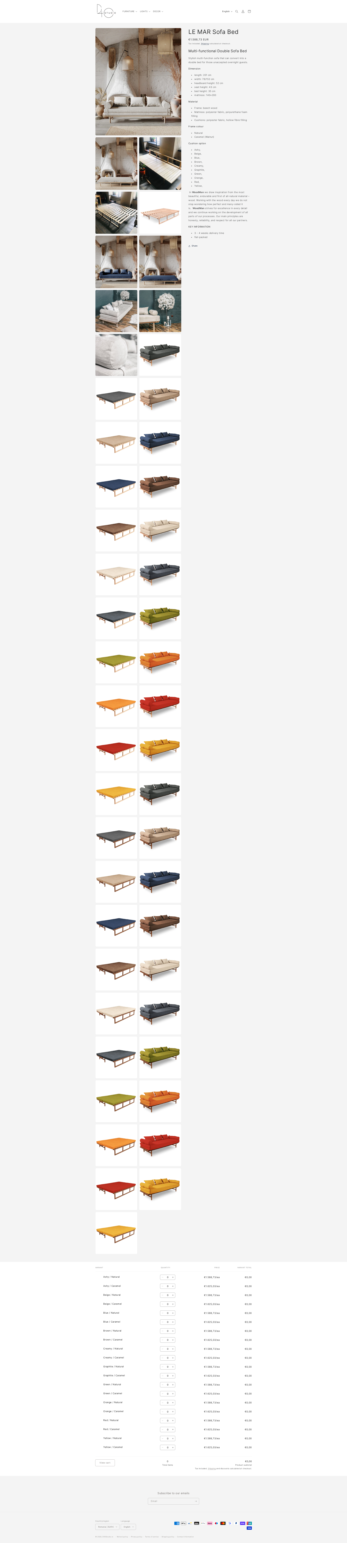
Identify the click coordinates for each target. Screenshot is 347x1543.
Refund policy (122, 1537)
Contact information (185, 1537)
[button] (129, 11)
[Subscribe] (196, 1501)
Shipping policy (168, 1537)
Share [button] (194, 246)
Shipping (205, 44)
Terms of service (152, 1537)
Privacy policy (136, 1537)
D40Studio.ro (107, 1537)
